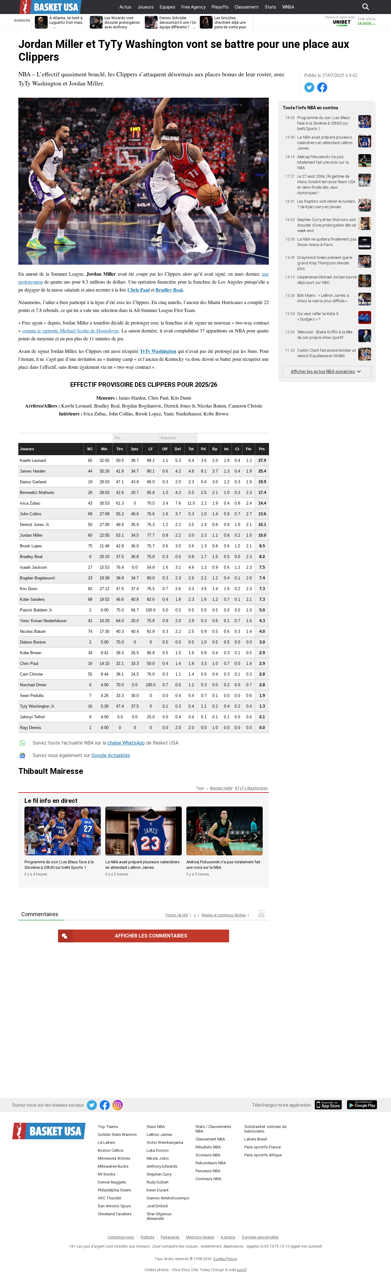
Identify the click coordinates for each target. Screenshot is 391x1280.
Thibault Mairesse (50, 771)
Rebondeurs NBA (211, 1163)
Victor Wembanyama (165, 1142)
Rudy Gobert (158, 1182)
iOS (329, 1105)
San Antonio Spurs (114, 1206)
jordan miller (222, 788)
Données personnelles (260, 1237)
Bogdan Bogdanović (37, 578)
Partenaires (170, 1237)
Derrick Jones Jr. (35, 524)
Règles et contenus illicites (224, 915)
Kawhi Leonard (33, 460)
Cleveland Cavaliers (115, 1214)
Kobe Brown (30, 653)
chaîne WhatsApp (126, 743)
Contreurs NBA (208, 1179)
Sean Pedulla (31, 695)
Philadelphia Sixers (114, 1190)
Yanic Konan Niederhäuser (43, 620)
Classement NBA (210, 1139)
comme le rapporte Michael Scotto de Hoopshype (70, 330)
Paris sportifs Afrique (263, 1155)
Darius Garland (33, 482)
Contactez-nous (121, 1237)
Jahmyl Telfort (32, 717)
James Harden (33, 471)
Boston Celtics (110, 1150)
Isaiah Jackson (33, 567)
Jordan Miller (31, 535)
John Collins (31, 514)
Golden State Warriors (117, 1134)
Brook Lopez (31, 546)
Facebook (322, 87)
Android (361, 1105)
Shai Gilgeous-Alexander (160, 1216)
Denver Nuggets (112, 1182)
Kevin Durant (158, 1190)
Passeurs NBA (208, 1171)
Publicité (147, 1237)
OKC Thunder (109, 1198)
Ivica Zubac (30, 503)
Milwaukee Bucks (113, 1166)
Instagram (117, 1105)
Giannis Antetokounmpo (168, 1198)
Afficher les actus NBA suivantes (323, 371)
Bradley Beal (31, 556)
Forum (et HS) (177, 915)
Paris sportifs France (262, 1147)
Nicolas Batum (33, 631)
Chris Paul (29, 663)
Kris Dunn (28, 588)
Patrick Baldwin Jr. (36, 610)
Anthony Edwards (162, 1166)
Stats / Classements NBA (213, 1128)
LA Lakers (106, 1142)
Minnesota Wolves (114, 1158)
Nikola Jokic (158, 1158)
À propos (228, 1237)
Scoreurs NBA (208, 1155)
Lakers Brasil (255, 1139)
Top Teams (108, 1126)
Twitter (309, 87)
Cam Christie (31, 674)
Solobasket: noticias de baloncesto (265, 1128)
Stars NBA (156, 1126)
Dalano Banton (33, 642)
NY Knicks (106, 1174)
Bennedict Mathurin (37, 492)
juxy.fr (242, 1270)
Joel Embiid (157, 1206)
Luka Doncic (158, 1150)
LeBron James (159, 1134)
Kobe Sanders (32, 599)
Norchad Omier (33, 685)
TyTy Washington (252, 788)
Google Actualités (110, 755)
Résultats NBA (208, 1147)
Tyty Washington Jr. (37, 706)
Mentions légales (200, 1237)
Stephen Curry (159, 1174)
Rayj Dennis (30, 727)
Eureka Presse (225, 1259)
